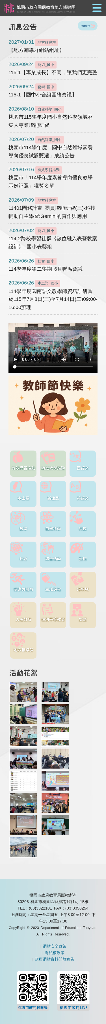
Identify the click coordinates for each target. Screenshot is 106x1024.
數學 (23, 528)
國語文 (83, 468)
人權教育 (23, 619)
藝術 (83, 558)
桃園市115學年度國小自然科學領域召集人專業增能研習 (50, 117)
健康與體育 (23, 589)
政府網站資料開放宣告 (54, 959)
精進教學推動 (53, 468)
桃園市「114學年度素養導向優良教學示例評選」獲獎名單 (50, 178)
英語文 (83, 498)
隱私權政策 (54, 952)
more (85, 25)
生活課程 (53, 589)
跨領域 (83, 589)
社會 (23, 558)
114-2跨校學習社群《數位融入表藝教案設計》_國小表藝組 (52, 239)
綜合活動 (53, 558)
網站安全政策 (54, 946)
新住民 (53, 498)
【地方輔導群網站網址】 (36, 46)
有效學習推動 (23, 468)
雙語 (83, 619)
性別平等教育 (53, 619)
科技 (83, 528)
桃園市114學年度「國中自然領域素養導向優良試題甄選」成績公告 (50, 147)
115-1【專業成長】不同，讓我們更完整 (52, 68)
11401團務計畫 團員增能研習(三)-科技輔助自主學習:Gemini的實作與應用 (52, 208)
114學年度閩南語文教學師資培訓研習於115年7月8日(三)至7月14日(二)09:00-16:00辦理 (53, 295)
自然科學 (53, 528)
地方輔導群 (23, 649)
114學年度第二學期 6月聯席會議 (45, 265)
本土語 (23, 498)
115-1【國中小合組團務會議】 (42, 91)
